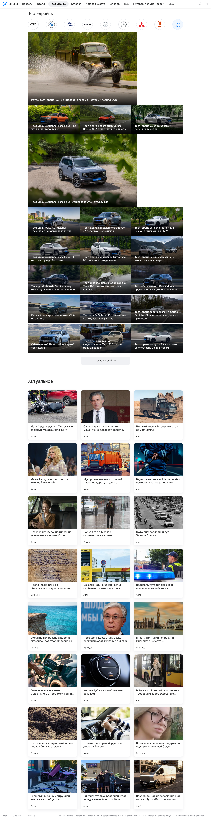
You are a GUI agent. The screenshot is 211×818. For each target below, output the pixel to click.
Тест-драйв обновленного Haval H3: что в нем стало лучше (53, 127)
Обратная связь (133, 815)
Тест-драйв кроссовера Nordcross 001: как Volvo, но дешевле (104, 258)
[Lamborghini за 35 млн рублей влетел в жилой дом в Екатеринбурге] (52, 784)
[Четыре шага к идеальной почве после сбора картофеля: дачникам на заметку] (52, 732)
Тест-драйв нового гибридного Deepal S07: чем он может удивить (104, 127)
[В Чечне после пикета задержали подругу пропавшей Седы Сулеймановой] (158, 732)
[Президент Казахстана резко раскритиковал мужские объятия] (105, 626)
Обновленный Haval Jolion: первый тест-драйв (52, 346)
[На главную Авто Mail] (12, 4)
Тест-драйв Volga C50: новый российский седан (153, 127)
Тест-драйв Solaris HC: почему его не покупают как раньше (104, 317)
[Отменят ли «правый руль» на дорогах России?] (105, 732)
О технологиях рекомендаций (157, 815)
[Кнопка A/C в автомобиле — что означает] (105, 679)
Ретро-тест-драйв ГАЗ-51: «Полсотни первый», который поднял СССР (75, 99)
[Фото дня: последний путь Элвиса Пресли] (158, 520)
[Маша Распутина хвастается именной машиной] (52, 468)
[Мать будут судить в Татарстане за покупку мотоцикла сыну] (52, 415)
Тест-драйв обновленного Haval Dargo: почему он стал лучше (69, 201)
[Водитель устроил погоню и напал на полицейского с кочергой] (158, 573)
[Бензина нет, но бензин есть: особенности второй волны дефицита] (105, 573)
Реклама (31, 815)
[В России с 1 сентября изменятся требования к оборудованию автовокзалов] (158, 679)
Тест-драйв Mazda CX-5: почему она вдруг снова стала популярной (53, 288)
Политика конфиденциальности (190, 815)
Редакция (80, 815)
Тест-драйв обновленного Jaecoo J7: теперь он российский (104, 229)
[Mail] (5, 4)
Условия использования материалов (105, 815)
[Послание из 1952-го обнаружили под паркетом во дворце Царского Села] (52, 573)
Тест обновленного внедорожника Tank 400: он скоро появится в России (104, 286)
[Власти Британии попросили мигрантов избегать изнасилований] (158, 626)
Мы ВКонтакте (66, 815)
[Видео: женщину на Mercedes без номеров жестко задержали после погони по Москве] (158, 468)
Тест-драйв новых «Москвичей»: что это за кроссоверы (155, 258)
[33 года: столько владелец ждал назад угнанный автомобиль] (105, 784)
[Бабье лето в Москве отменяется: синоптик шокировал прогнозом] (105, 520)
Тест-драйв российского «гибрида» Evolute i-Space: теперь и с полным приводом (157, 315)
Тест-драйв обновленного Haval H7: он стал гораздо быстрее (53, 258)
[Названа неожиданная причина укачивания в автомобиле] (52, 520)
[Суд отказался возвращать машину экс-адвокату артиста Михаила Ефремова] (105, 415)
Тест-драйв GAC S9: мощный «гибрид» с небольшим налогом (51, 229)
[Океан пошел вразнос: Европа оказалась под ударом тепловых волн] (52, 626)
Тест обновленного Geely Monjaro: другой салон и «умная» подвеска (156, 288)
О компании (18, 815)
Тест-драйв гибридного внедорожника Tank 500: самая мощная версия (102, 344)
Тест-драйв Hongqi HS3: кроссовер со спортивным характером (156, 346)
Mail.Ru (6, 815)
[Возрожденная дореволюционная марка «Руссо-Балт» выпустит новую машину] (158, 784)
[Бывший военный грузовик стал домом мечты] (158, 415)
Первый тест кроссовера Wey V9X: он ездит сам (53, 317)
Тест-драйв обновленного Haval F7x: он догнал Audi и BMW (155, 229)
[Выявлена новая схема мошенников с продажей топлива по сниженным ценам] (52, 679)
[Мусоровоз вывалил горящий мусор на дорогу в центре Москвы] (105, 468)
